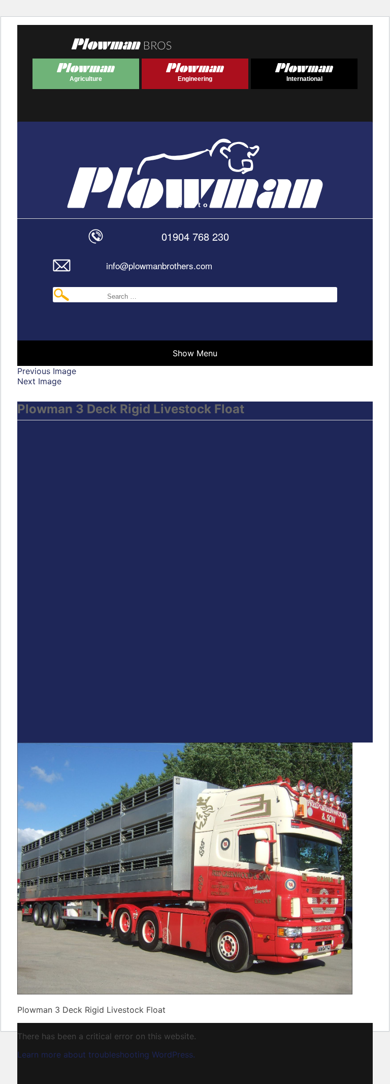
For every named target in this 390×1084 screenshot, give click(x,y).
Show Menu (195, 353)
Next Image (39, 381)
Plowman (67, 70)
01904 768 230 (195, 236)
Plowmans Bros (121, 43)
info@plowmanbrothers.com (159, 265)
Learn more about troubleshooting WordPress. (106, 1054)
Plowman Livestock (120, 165)
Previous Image (46, 371)
